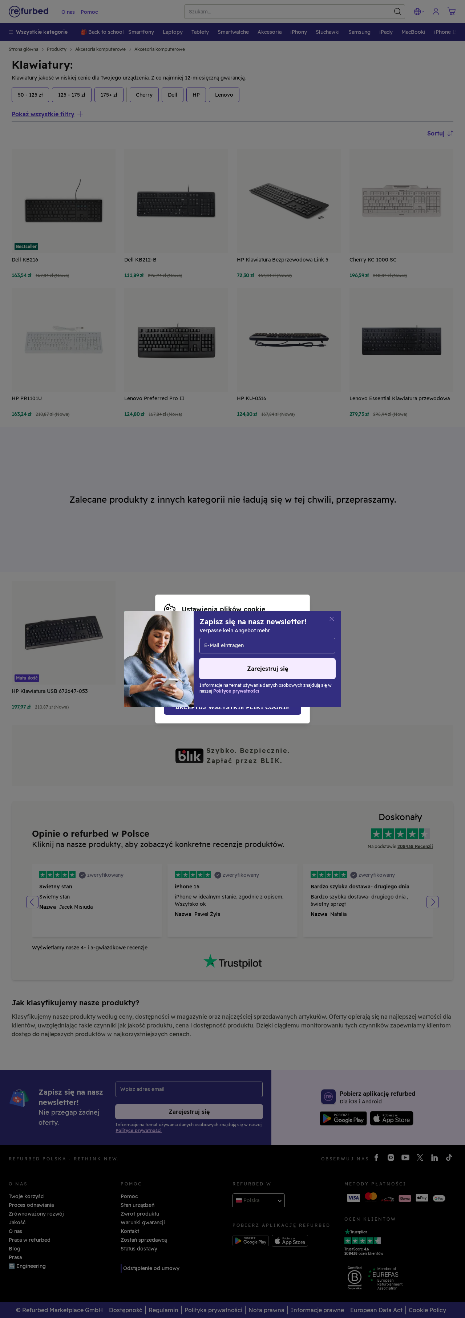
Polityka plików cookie (259, 655)
